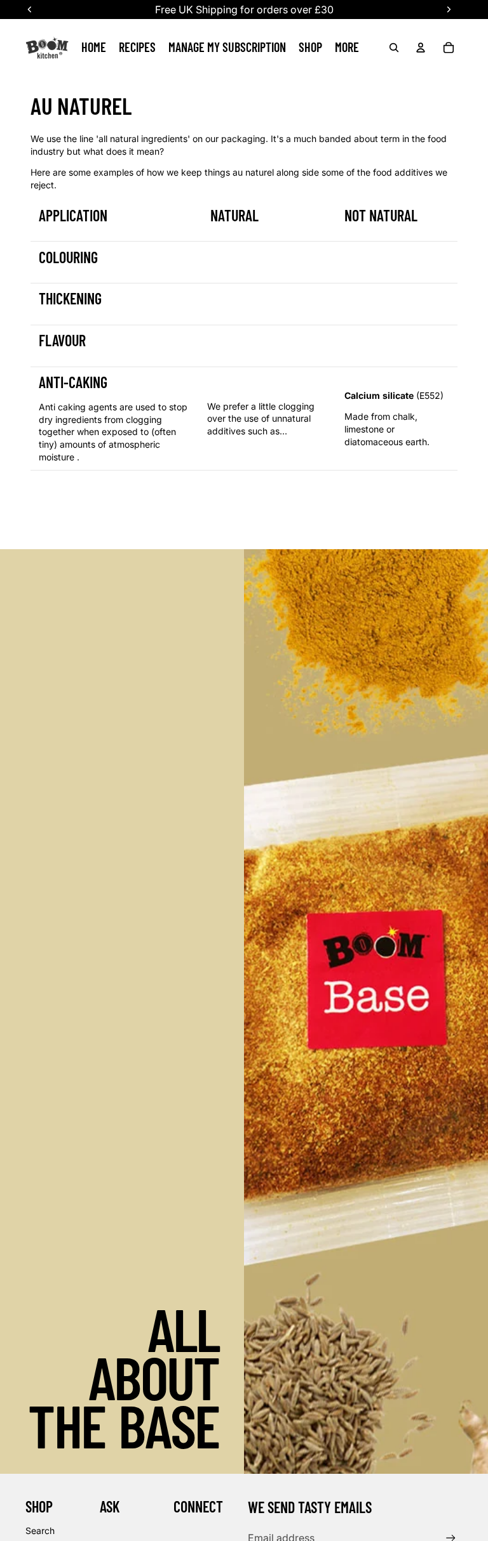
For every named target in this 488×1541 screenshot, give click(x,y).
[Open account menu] (421, 48)
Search (40, 1530)
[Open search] (394, 48)
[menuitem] (347, 47)
